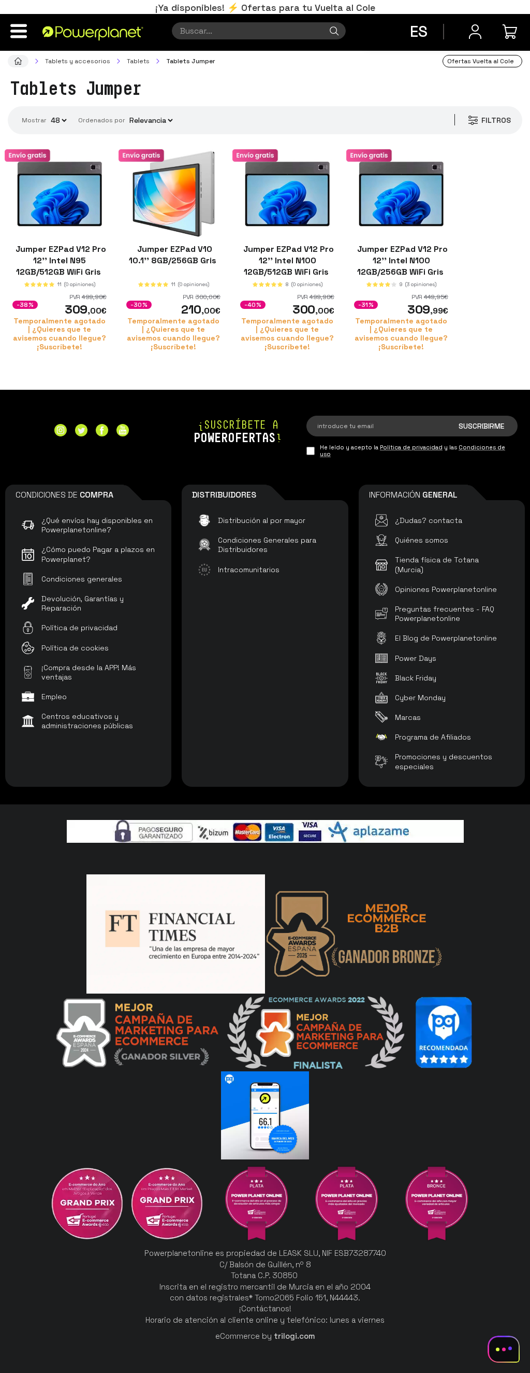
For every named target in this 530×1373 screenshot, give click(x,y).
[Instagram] (60, 431)
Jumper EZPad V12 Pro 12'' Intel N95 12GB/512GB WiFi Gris (59, 260)
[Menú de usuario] (475, 31)
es (419, 31)
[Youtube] (122, 431)
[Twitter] (81, 431)
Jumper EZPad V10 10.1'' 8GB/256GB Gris (173, 255)
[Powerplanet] (18, 61)
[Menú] (18, 31)
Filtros (496, 120)
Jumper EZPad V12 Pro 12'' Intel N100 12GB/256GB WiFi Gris (401, 260)
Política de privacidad (411, 447)
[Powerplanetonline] (92, 32)
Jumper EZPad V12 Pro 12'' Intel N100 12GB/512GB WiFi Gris (287, 260)
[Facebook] (102, 431)
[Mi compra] (511, 31)
